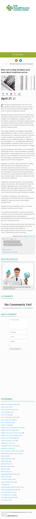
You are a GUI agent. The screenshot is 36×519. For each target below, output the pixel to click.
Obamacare (4, 477)
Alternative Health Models (9, 404)
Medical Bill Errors (6, 459)
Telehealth (4, 484)
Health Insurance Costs (8, 440)
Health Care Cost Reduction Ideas (11, 427)
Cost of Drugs (5, 415)
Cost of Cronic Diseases (8, 409)
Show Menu (19, 55)
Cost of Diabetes (6, 412)
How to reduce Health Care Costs (11, 451)
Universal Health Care (7, 492)
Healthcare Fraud (6, 448)
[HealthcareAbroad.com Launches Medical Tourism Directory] (18, 264)
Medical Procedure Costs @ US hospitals (21, 64)
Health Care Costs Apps (10, 252)
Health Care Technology (8, 438)
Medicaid (4, 456)
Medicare (4, 469)
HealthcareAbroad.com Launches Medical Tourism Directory (16, 288)
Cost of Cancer (5, 407)
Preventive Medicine (7, 479)
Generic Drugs (5, 425)
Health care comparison (12, 242)
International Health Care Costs (10, 453)
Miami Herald (30, 236)
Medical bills (5, 461)
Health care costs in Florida (13, 244)
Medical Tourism (6, 466)
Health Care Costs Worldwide (10, 435)
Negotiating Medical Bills (8, 474)
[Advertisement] (18, 31)
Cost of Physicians (6, 422)
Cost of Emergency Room (9, 417)
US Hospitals (5, 500)
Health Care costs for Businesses (11, 433)
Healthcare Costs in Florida (9, 446)
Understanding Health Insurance (11, 487)
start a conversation (26, 308)
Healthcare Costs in (7, 443)
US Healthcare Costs (7, 495)
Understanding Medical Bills (9, 490)
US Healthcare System (8, 497)
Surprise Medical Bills (7, 482)
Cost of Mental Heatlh (8, 420)
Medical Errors (5, 464)
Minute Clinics (5, 471)
